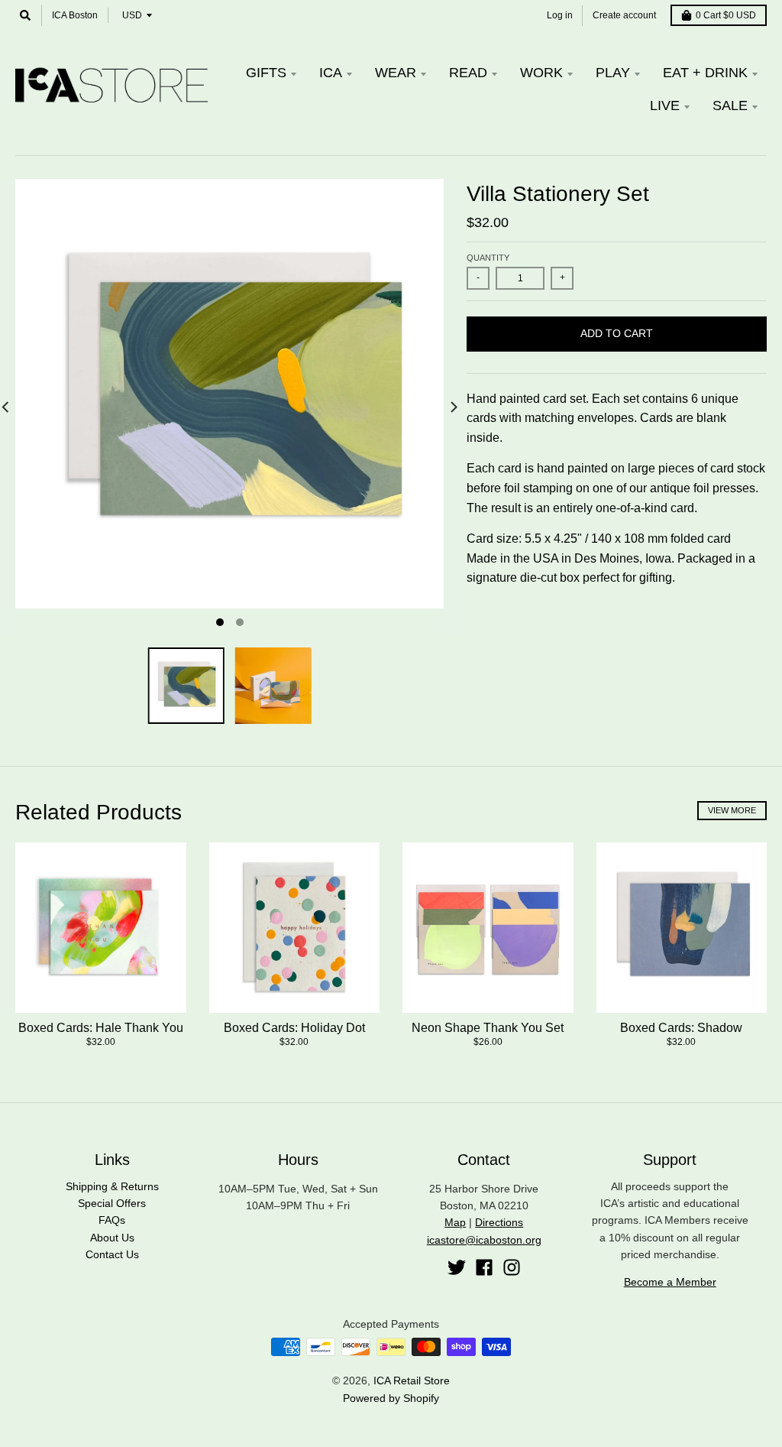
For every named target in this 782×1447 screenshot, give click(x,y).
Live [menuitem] (665, 105)
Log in (560, 15)
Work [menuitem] (541, 72)
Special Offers (112, 1203)
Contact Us (112, 1254)
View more (732, 810)
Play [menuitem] (613, 72)
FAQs (112, 1220)
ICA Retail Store (411, 1380)
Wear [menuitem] (395, 72)
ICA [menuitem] (330, 72)
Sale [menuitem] (730, 105)
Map (455, 1222)
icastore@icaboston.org (484, 1240)
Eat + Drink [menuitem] (705, 72)
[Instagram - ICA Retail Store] (511, 1267)
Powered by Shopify (391, 1398)
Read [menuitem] (468, 72)
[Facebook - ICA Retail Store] (484, 1267)
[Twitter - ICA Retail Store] (457, 1267)
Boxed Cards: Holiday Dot (294, 1027)
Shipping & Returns (112, 1186)
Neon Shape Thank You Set (488, 1027)
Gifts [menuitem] (266, 72)
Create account (624, 15)
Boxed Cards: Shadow (681, 1027)
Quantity (488, 257)
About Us (112, 1237)
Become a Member (670, 1282)
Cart (726, 15)
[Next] (453, 407)
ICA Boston (75, 15)
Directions (499, 1222)
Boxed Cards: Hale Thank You (100, 1027)
